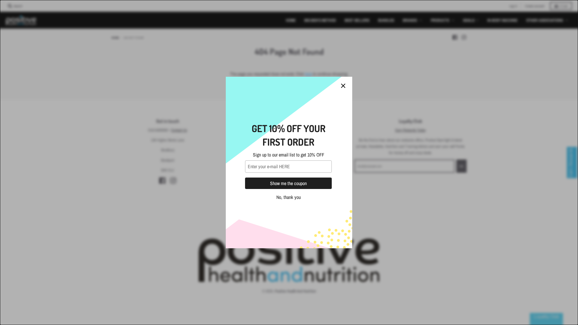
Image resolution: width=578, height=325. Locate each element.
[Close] (343, 86)
